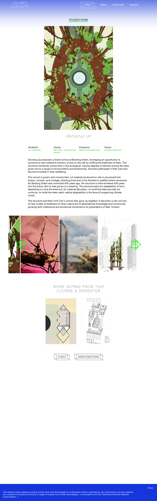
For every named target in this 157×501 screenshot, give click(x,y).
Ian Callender (34, 150)
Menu (104, 5)
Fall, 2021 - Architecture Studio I (65, 151)
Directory (118, 5)
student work (78, 19)
